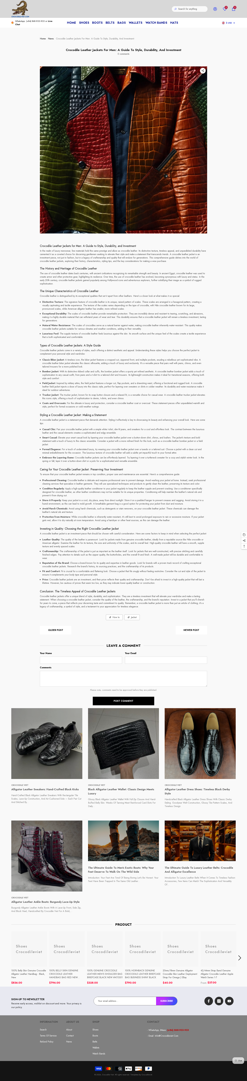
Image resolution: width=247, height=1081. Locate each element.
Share (203, 71)
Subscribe (166, 1001)
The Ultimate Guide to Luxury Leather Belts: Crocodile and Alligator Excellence (199, 870)
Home (43, 38)
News (51, 38)
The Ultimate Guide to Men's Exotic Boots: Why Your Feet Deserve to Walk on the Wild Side (121, 870)
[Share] (203, 71)
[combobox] (193, 9)
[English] (223, 23)
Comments (45, 667)
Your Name (46, 653)
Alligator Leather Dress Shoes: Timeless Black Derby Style (197, 791)
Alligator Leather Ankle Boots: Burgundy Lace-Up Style (45, 902)
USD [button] (229, 22)
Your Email (130, 653)
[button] (233, 9)
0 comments (123, 54)
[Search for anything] (190, 9)
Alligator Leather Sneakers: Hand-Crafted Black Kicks (45, 789)
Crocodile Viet (108, 1074)
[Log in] (215, 9)
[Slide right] (239, 958)
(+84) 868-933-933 (35, 21)
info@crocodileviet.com (166, 1035)
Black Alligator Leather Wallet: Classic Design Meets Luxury (121, 791)
